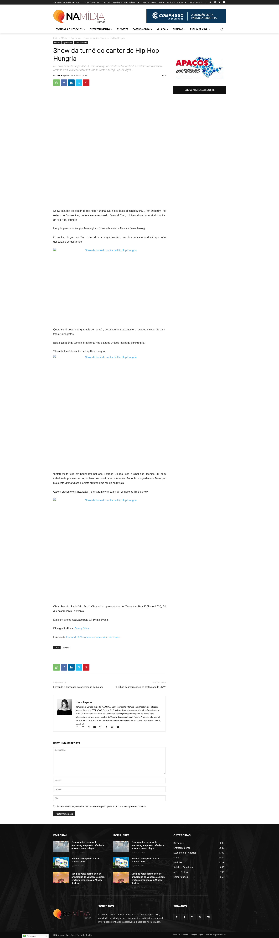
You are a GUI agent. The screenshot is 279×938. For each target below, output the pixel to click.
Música (64, 38)
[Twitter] (215, 2)
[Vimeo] (219, 2)
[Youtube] (224, 2)
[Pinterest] (86, 82)
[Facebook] (206, 2)
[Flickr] (84, 727)
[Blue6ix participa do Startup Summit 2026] (61, 862)
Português (31, 936)
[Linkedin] (71, 82)
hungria (66, 647)
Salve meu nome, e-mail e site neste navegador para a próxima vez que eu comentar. (102, 806)
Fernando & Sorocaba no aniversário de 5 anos (93, 637)
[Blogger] (176, 917)
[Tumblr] (108, 727)
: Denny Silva (81, 628)
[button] (222, 29)
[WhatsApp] (56, 82)
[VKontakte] (208, 917)
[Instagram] (210, 2)
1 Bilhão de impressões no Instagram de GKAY (141, 687)
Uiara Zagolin (63, 75)
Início (55, 38)
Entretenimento (81, 43)
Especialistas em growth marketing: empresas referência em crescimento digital (88, 845)
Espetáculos (76, 38)
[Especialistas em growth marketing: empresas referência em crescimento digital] (61, 846)
